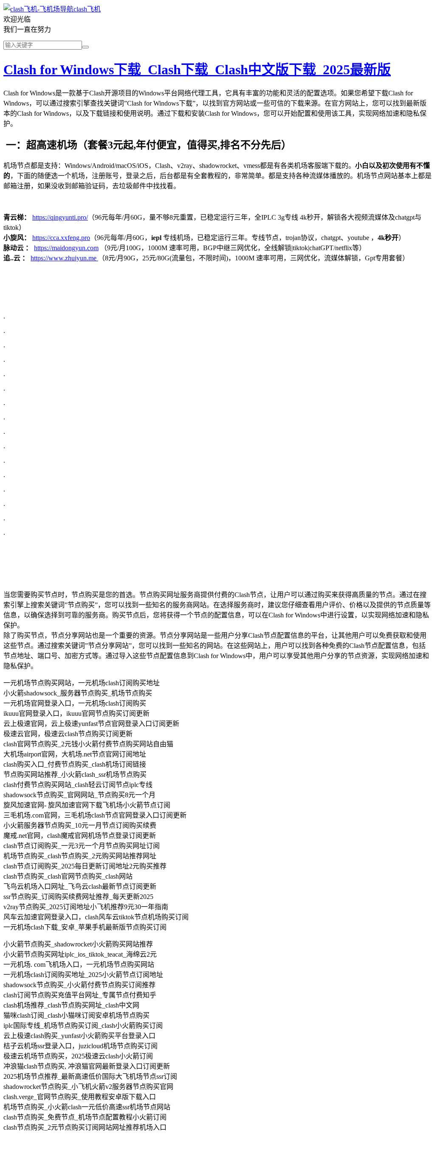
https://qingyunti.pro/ (60, 217)
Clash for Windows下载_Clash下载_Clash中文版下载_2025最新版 (197, 69)
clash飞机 (87, 9)
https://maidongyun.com (66, 247)
